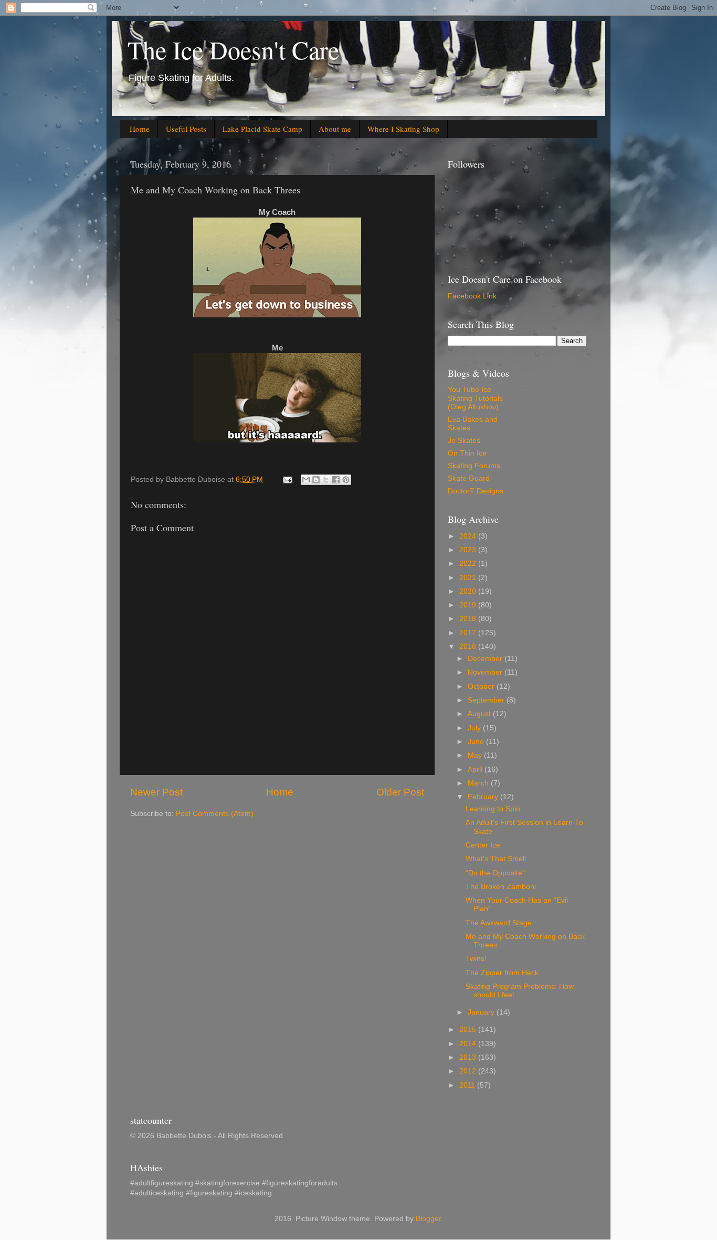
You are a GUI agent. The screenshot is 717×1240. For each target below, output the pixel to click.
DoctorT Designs (475, 491)
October (482, 686)
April (476, 769)
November (486, 672)
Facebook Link (472, 296)
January (482, 1012)
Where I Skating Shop (403, 128)
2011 (468, 1085)
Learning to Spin (493, 809)
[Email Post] (286, 479)
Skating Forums (474, 466)
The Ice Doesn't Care (233, 49)
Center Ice (483, 845)
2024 (468, 536)
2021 (468, 578)
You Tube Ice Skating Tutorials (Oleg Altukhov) (475, 398)
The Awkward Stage (499, 923)
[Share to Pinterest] (346, 479)
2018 (468, 619)
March (479, 783)
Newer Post (156, 792)
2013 (468, 1057)
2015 (468, 1030)
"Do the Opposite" (495, 873)
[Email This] (306, 479)
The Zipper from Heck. (503, 973)
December (486, 659)
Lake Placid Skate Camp (262, 128)
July (475, 728)
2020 (468, 591)
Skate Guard (469, 478)
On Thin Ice (467, 453)
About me (335, 128)
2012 (468, 1071)
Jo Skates (464, 441)
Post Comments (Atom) (215, 814)
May (476, 755)
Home (140, 128)
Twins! (476, 959)
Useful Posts (186, 128)
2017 (468, 633)
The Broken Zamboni (501, 887)
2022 (468, 563)
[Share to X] (326, 479)
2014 (468, 1044)
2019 (468, 605)
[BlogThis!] (316, 479)
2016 (468, 646)
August (480, 714)
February (484, 797)
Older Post (400, 792)
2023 (468, 550)
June (477, 742)
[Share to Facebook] (336, 479)
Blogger (428, 1219)
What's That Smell (496, 859)
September (487, 700)
